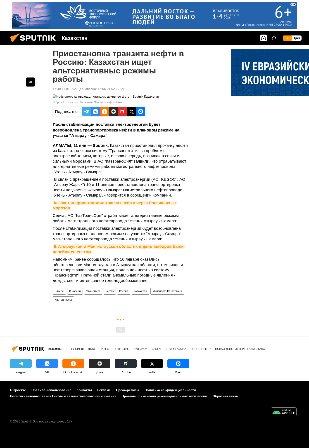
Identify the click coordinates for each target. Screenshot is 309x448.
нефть (110, 291)
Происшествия (83, 349)
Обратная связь (225, 396)
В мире (59, 291)
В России (75, 291)
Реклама (104, 390)
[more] (30, 82)
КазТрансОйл (63, 299)
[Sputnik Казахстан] (34, 43)
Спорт (156, 349)
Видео (104, 349)
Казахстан (140, 291)
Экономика (93, 291)
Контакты (84, 390)
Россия (123, 291)
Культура (140, 349)
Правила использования (51, 390)
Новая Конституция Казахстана (240, 349)
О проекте (18, 390)
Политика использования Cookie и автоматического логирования (63, 396)
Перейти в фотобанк (108, 102)
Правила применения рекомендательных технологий (164, 396)
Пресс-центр (201, 349)
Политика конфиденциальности (170, 390)
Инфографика (176, 349)
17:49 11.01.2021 (65, 89)
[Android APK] (283, 412)
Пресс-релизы (127, 390)
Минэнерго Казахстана (167, 291)
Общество (121, 349)
